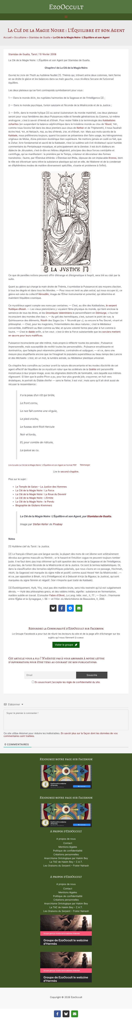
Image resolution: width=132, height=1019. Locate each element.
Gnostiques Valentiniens (59, 312)
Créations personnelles (66, 854)
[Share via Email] (78, 608)
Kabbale (12, 135)
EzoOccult (66, 6)
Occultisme (20, 37)
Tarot (34, 54)
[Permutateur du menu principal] (66, 16)
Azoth (44, 320)
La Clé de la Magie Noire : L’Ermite (34, 497)
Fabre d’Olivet (57, 595)
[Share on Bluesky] (53, 608)
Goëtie (92, 369)
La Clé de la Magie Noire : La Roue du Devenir (40, 494)
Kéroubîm (43, 294)
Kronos (112, 158)
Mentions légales (67, 847)
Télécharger (85, 465)
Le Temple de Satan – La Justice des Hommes (41, 486)
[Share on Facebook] (61, 608)
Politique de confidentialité (67, 850)
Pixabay (57, 524)
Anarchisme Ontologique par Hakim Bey (66, 858)
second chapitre (69, 471)
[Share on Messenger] (70, 608)
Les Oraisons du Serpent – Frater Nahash (66, 865)
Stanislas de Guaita (39, 37)
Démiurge (101, 312)
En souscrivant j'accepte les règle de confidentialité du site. (67, 682)
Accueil (7, 37)
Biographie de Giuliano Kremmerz (33, 505)
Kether (80, 127)
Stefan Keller (40, 524)
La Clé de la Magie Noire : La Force (34, 490)
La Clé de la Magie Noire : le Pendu (34, 501)
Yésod (108, 124)
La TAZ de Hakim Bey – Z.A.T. (66, 861)
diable (31, 331)
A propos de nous (66, 838)
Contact (67, 843)
